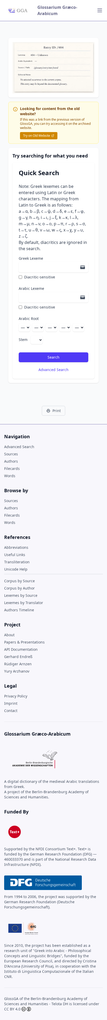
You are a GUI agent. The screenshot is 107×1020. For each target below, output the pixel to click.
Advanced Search (53, 369)
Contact (10, 710)
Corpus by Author (19, 588)
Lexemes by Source (20, 595)
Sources (11, 453)
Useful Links (14, 554)
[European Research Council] (23, 928)
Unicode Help (16, 569)
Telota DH (59, 1003)
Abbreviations (16, 547)
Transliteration (17, 561)
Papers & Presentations (24, 642)
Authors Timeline (19, 609)
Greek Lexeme (31, 258)
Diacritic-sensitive (39, 277)
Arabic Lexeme (31, 288)
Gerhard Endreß (18, 656)
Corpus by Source (19, 580)
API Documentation (21, 649)
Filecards (12, 468)
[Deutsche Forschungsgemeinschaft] (43, 882)
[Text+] (14, 832)
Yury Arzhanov (16, 671)
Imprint (10, 703)
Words (9, 475)
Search (53, 357)
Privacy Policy (15, 696)
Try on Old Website (36, 135)
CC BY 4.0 (12, 1009)
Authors (11, 461)
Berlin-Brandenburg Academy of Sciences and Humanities (45, 1001)
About (9, 634)
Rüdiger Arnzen (18, 663)
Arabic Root (29, 318)
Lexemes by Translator (23, 602)
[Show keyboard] (82, 267)
